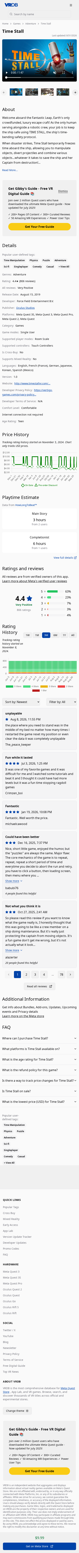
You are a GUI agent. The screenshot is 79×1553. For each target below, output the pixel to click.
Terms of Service (13, 1360)
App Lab (8, 1231)
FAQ (5, 1254)
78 (61, 975)
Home (5, 23)
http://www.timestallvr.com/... (32, 383)
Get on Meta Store (37, 1546)
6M (55, 635)
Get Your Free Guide (39, 227)
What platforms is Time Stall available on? (31, 1049)
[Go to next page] (70, 974)
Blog (5, 1342)
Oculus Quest (11, 1295)
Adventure (30, 23)
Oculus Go (9, 1301)
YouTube (8, 1336)
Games (17, 23)
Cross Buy (9, 1213)
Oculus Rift (10, 1313)
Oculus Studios (25, 308)
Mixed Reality (11, 1219)
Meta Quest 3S (12, 1277)
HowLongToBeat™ (26, 505)
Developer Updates (14, 1242)
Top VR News (11, 1371)
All (72, 635)
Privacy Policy (11, 1354)
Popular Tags (11, 1207)
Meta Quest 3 (11, 1271)
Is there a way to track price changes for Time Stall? (38, 1081)
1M (37, 635)
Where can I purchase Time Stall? (25, 1038)
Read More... (10, 170)
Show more (12, 881)
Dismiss (63, 191)
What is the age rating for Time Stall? (27, 1059)
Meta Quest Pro (12, 1283)
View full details (63, 557)
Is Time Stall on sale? (16, 1091)
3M (46, 635)
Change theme (19, 1411)
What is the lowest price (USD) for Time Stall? (33, 1102)
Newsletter (9, 1348)
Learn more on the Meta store (23, 1016)
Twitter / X (9, 1330)
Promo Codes (11, 1248)
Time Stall (46, 23)
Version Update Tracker (17, 1236)
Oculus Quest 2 (12, 1289)
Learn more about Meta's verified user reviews (34, 581)
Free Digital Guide (14, 1365)
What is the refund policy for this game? (30, 1070)
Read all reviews (37, 986)
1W (28, 635)
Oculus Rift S (11, 1307)
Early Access (10, 1225)
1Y (64, 635)
